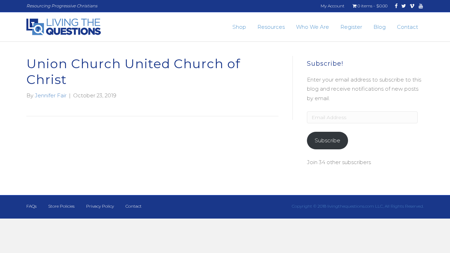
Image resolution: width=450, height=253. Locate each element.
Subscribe (327, 140)
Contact (407, 27)
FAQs (31, 206)
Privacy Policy (100, 206)
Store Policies (61, 206)
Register (351, 27)
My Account (333, 5)
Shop (239, 27)
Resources (271, 27)
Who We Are (312, 27)
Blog (379, 27)
